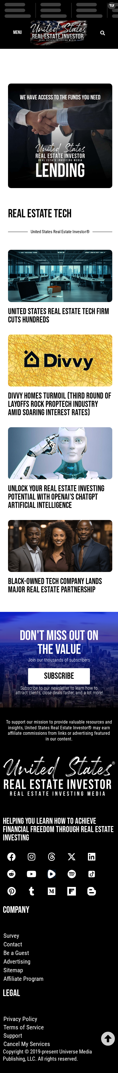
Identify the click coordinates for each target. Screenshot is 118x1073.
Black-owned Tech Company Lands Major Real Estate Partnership (55, 586)
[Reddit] (11, 874)
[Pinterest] (11, 891)
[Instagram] (31, 856)
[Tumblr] (31, 891)
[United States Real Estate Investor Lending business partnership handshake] (60, 186)
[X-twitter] (71, 856)
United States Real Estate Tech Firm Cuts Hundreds (58, 316)
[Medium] (51, 891)
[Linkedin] (91, 856)
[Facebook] (11, 856)
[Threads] (51, 856)
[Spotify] (71, 874)
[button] (17, 33)
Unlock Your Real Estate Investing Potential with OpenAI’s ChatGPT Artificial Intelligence (56, 497)
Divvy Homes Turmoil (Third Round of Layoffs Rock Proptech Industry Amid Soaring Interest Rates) (59, 404)
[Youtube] (31, 874)
